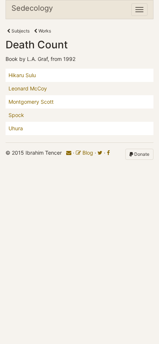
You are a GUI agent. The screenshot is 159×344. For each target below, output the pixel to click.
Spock (16, 115)
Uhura (16, 128)
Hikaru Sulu (22, 75)
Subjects (20, 31)
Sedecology (32, 8)
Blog (87, 152)
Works (44, 31)
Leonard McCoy (28, 88)
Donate (141, 154)
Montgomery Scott (31, 102)
